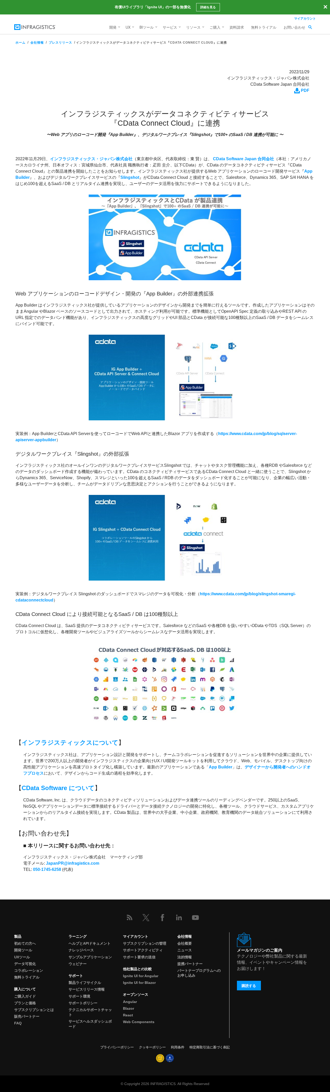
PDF (304, 90)
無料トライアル (263, 27)
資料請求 (236, 27)
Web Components (138, 1022)
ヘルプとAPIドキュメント (90, 943)
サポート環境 (79, 996)
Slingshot (129, 177)
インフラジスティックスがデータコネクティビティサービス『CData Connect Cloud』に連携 (151, 42)
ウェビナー (78, 964)
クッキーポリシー (152, 1047)
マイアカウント (305, 18)
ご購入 (215, 27)
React (128, 1015)
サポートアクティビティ (143, 950)
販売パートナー (26, 1016)
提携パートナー (190, 964)
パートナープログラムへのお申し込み (199, 972)
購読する (249, 986)
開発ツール (23, 950)
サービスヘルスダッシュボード (90, 1023)
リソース (193, 27)
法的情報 (184, 957)
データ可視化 (25, 964)
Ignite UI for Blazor (139, 983)
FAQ (18, 1023)
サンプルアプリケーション (90, 957)
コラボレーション (28, 970)
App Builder (220, 767)
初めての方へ (25, 943)
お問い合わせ (294, 27)
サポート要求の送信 (139, 957)
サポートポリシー (83, 1003)
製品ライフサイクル (85, 983)
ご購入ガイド (25, 996)
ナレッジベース (81, 950)
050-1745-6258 (47, 869)
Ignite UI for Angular (140, 976)
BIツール (146, 27)
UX (128, 27)
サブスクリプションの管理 (144, 943)
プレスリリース (60, 42)
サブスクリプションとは (34, 1010)
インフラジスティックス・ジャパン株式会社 (91, 159)
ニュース (184, 950)
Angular (130, 1002)
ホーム (20, 42)
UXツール (22, 957)
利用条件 (177, 1047)
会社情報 (37, 42)
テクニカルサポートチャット (90, 1012)
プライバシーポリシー (117, 1047)
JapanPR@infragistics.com (72, 863)
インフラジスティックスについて (70, 742)
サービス (170, 27)
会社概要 (184, 943)
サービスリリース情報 (87, 989)
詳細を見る (208, 7)
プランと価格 (25, 1003)
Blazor (128, 1008)
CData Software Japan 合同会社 (243, 159)
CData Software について (58, 787)
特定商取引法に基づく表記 (209, 1047)
